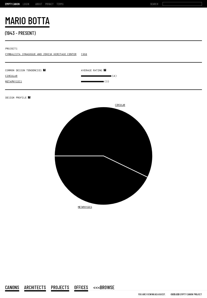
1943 (10, 33)
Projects (60, 287)
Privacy (49, 4)
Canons (12, 287)
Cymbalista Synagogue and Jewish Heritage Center (40, 54)
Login (26, 4)
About (38, 4)
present (26, 33)
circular (11, 75)
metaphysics (13, 81)
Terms (60, 4)
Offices (81, 287)
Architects (35, 287)
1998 (84, 54)
